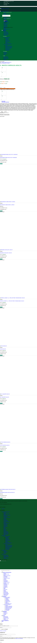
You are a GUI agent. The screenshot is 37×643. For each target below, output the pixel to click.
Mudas (5, 27)
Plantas (5, 54)
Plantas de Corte (8, 48)
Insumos (5, 552)
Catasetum (5, 584)
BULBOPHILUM (6, 523)
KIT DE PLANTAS (6, 22)
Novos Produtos (6, 33)
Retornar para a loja (7, 28)
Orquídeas (5, 36)
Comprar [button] (1, 163)
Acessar (6, 629)
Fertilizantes (6, 21)
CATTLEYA (5, 17)
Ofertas (5, 59)
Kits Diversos (6, 56)
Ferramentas (6, 20)
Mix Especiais (6, 32)
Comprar (8, 88)
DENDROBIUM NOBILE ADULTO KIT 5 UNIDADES (8, 157)
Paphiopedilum (7, 41)
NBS (4, 28)
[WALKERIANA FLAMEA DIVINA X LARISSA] (7, 201)
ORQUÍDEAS (4, 63)
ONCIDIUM (5, 35)
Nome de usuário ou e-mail (4, 625)
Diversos (5, 19)
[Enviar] (2, 571)
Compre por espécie (7, 37)
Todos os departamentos (7, 12)
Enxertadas (5, 29)
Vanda (6, 42)
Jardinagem (5, 51)
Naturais (5, 31)
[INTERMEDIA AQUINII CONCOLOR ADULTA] (7, 489)
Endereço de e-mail (3, 634)
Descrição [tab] (3, 101)
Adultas (5, 13)
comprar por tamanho (7, 44)
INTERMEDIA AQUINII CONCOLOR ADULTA (7, 492)
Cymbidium (5, 26)
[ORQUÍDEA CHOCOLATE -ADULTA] (6, 249)
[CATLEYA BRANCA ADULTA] (5, 442)
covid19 (3, 508)
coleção (5, 518)
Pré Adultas (7, 50)
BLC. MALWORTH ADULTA (4, 397)
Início (1, 63)
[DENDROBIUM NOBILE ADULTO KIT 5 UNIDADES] (9, 154)
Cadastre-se (2, 640)
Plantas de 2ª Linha (8, 47)
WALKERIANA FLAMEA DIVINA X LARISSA (7, 204)
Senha (1, 627)
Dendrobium (7, 40)
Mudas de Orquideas (8, 46)
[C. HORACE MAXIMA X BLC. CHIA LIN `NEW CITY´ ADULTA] (4, 71)
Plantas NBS (7, 49)
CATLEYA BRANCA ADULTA (4, 445)
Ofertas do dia (6, 34)
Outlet (4, 55)
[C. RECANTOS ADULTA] (4, 76)
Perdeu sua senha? (3, 630)
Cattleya (6, 38)
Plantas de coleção (8, 43)
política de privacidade (19, 638)
